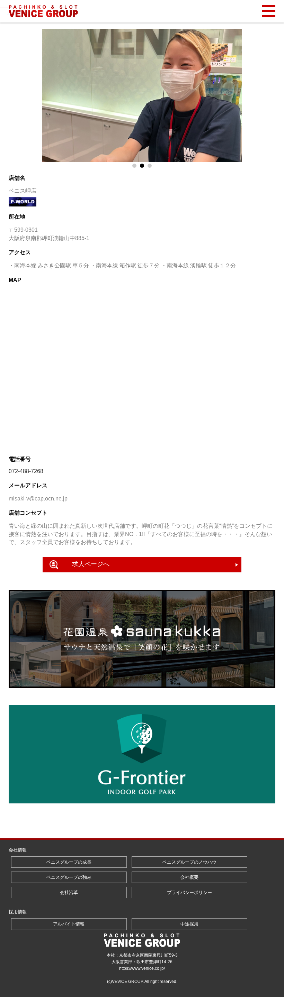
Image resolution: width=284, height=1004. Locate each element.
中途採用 (189, 924)
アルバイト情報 (69, 924)
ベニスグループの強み (68, 877)
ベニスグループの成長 (68, 862)
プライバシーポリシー (189, 892)
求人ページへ (90, 564)
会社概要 (189, 877)
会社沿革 (69, 892)
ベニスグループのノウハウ (189, 862)
